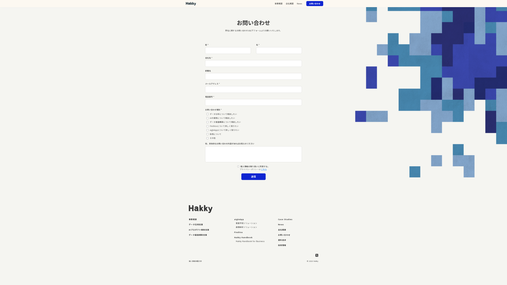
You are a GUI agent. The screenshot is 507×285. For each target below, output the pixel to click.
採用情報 (282, 245)
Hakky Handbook (243, 237)
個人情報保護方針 (195, 261)
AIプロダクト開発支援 (199, 229)
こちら (264, 169)
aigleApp (239, 219)
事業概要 (193, 219)
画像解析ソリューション (246, 227)
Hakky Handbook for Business (250, 241)
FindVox (238, 232)
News (299, 3)
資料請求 (282, 240)
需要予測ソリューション (246, 223)
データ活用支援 (196, 224)
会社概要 (282, 229)
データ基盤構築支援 (198, 235)
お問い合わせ (284, 235)
